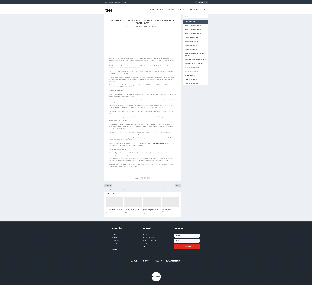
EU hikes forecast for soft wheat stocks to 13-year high (132, 211)
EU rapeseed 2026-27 (168, 209)
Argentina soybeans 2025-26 (193, 29)
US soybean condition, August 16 (194, 63)
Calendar (117, 2)
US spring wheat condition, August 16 (195, 59)
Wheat (157, 26)
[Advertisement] (142, 43)
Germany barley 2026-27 (191, 49)
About (105, 2)
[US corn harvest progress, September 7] (152, 202)
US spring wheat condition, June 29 (114, 210)
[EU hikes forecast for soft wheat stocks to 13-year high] (133, 202)
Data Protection (173, 261)
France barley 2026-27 (191, 79)
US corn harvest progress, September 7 (151, 210)
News (152, 26)
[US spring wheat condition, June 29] (114, 202)
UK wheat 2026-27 (190, 75)
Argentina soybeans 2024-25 (193, 33)
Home (152, 9)
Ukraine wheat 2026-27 (191, 41)
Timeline (124, 2)
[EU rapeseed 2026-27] (170, 202)
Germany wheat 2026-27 (191, 45)
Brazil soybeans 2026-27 (191, 71)
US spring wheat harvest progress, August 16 (194, 54)
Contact (111, 2)
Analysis (171, 9)
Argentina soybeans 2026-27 (193, 25)
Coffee (136, 26)
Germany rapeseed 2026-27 (192, 37)
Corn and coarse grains (145, 26)
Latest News (161, 9)
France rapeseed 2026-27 (192, 83)
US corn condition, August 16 (193, 67)
